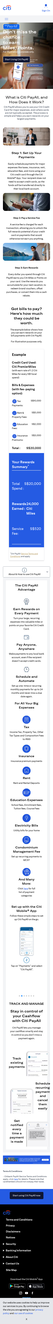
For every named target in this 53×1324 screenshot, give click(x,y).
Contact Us (12, 1263)
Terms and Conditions (19, 1219)
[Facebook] (32, 1293)
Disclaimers (13, 1231)
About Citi (12, 1256)
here (16, 1179)
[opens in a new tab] (7, 7)
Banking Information (18, 1250)
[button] (19, 995)
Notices (10, 1237)
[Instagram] (20, 1293)
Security (11, 1243)
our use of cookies (23, 1313)
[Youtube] (26, 1293)
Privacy (10, 1225)
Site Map (11, 1270)
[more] (6, 19)
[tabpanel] (26, 865)
